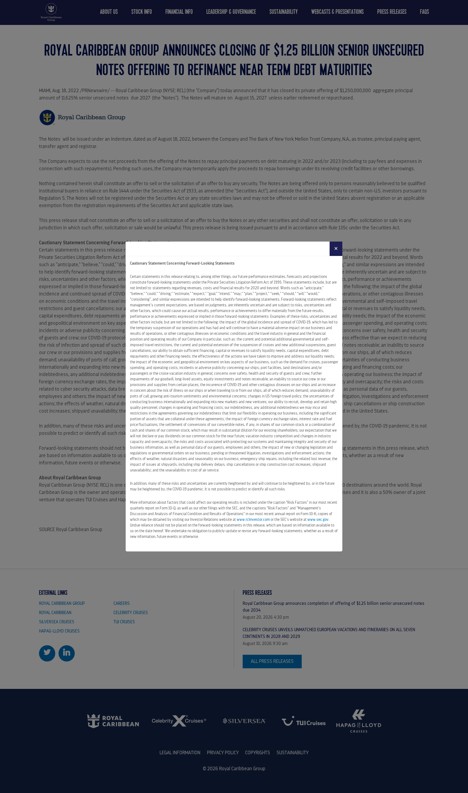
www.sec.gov (318, 519)
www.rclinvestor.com (253, 519)
